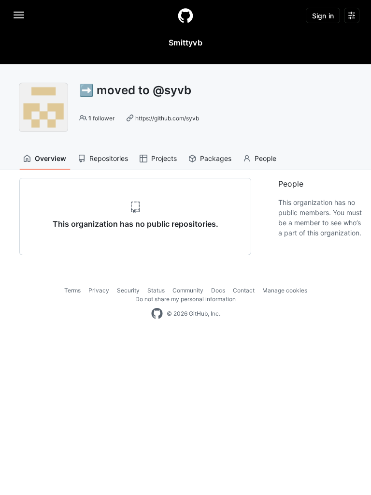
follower (101, 118)
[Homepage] (185, 15)
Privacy (98, 290)
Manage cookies (284, 290)
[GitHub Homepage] (157, 313)
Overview (50, 158)
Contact (244, 290)
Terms (72, 290)
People (265, 158)
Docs (218, 290)
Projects (164, 158)
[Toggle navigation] (19, 15)
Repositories (108, 158)
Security (128, 290)
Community (187, 290)
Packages (215, 158)
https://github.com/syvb (167, 118)
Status (156, 290)
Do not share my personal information (185, 299)
